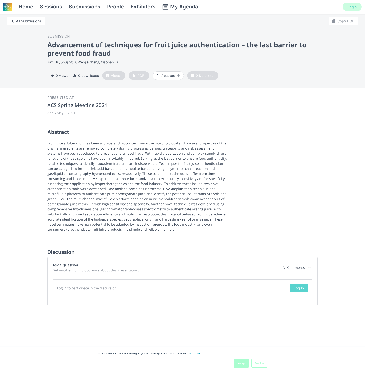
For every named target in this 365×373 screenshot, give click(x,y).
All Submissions (28, 21)
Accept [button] (241, 363)
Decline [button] (259, 363)
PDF (141, 76)
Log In (299, 288)
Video (115, 76)
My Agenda (184, 7)
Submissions (84, 7)
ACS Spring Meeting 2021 (77, 105)
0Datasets (204, 76)
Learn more (193, 353)
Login (352, 7)
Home (26, 7)
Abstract (168, 76)
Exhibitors (143, 7)
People (115, 7)
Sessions (51, 7)
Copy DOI (345, 21)
